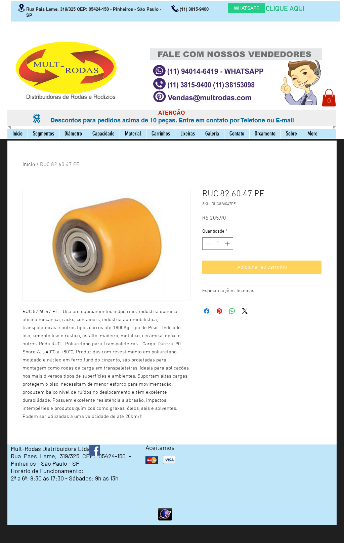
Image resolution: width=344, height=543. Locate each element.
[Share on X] (245, 311)
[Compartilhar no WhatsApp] (232, 311)
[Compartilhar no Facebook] (207, 311)
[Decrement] (207, 243)
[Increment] (228, 243)
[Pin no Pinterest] (219, 311)
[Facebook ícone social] (94, 450)
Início (29, 164)
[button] (328, 98)
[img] (151, 459)
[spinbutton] (218, 243)
